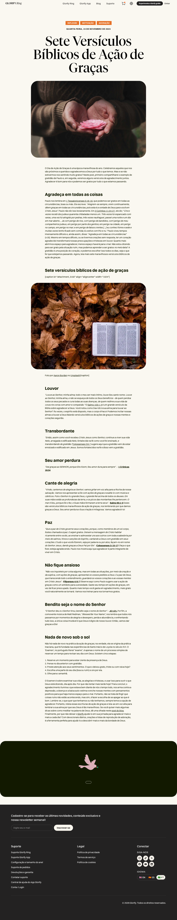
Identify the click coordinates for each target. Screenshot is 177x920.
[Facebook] (139, 864)
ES (151, 877)
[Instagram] (139, 858)
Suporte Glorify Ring (21, 852)
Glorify (80, 714)
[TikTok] (145, 858)
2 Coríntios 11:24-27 (105, 210)
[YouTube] (145, 864)
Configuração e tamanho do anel (27, 862)
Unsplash (75, 375)
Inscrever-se (63, 827)
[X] (151, 858)
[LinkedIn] (151, 864)
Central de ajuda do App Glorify (26, 882)
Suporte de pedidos (20, 867)
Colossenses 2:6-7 (81, 444)
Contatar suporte (19, 877)
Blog (98, 3)
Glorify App (85, 3)
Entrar (167, 3)
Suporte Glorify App (20, 857)
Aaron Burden (60, 375)
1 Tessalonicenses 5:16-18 (79, 200)
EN (142, 877)
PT (161, 877)
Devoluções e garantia (22, 872)
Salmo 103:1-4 (95, 404)
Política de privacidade (88, 852)
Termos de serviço (86, 857)
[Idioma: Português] (131, 3)
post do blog (118, 710)
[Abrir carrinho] (123, 3)
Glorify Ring (68, 3)
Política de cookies (86, 862)
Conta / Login (17, 887)
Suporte (110, 3)
